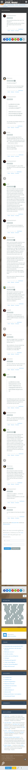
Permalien (17, 30)
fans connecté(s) (12, 635)
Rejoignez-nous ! (9, 757)
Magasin (13, 612)
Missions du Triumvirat (9, 683)
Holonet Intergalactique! (9, 681)
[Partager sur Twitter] (10, 39)
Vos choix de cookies (18, 755)
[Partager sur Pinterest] (12, 39)
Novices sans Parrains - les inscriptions (12, 694)
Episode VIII (7, 609)
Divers (9, 604)
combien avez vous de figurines (11, 656)
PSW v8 (3, 755)
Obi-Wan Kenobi (17, 614)
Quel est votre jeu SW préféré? (11, 664)
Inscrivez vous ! (15, 548)
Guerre (22, 732)
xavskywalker (11, 287)
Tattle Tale (6, 716)
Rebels (20, 615)
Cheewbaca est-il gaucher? (10, 660)
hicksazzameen (11, 15)
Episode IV (13, 606)
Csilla (23, 727)
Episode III (7, 606)
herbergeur (6, 658)
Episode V (7, 607)
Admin (9, 30)
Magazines (19, 612)
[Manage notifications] (25, 759)
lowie (8, 132)
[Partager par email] (23, 39)
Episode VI (13, 607)
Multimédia (9, 614)
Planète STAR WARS (12, 2)
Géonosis (6, 727)
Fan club (21, 609)
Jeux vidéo (20, 610)
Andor (5, 604)
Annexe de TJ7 (7, 687)
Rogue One (7, 617)
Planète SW (8, 615)
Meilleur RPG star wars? (9, 666)
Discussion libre (15, 522)
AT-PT (5, 730)
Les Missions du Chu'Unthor (10, 685)
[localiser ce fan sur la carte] (15, 81)
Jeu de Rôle (13, 610)
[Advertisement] (14, 59)
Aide (14, 768)
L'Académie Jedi (7, 679)
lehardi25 (10, 359)
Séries (6, 618)
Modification (20, 29)
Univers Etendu (9, 623)
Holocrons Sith (7, 692)
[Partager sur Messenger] (7, 39)
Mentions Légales (9, 755)
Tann (19, 724)
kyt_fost (9, 334)
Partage (8, 768)
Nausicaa (9, 466)
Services (11, 618)
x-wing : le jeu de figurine (9, 662)
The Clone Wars (9, 621)
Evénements (14, 609)
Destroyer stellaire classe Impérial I (12, 737)
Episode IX (20, 606)
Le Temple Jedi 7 (8, 677)
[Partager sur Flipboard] (18, 39)
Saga (22, 617)
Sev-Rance (15, 724)
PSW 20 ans (14, 615)
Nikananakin (11, 237)
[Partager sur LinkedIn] (21, 39)
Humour (7, 610)
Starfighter (9, 620)
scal (8, 184)
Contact (3, 757)
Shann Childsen (7, 745)
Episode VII (20, 607)
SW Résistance (17, 620)
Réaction (12, 30)
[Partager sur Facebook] (4, 39)
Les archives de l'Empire (9, 696)
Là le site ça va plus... (9, 654)
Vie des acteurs (18, 623)
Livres (7, 612)
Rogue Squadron (15, 617)
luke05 (9, 310)
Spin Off (21, 618)
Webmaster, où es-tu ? (9, 652)
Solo (16, 618)
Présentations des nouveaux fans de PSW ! (13, 646)
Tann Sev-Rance (7, 722)
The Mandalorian (18, 621)
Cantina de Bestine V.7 (9, 690)
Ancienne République (9, 732)
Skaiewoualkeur (6, 524)
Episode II (21, 604)
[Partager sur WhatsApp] (15, 39)
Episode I (15, 604)
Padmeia (9, 78)
